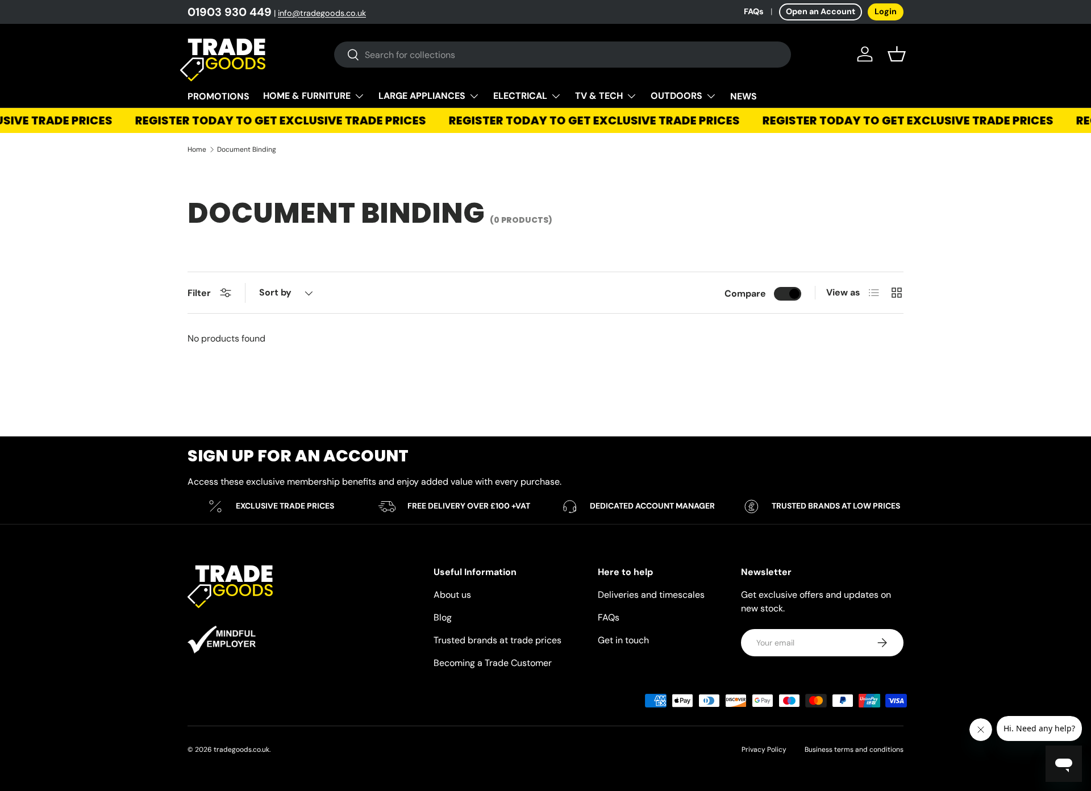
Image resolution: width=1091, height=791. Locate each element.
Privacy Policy (764, 749)
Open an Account (820, 11)
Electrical (520, 96)
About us (452, 595)
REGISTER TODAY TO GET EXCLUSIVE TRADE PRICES (276, 120)
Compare (745, 293)
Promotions (218, 96)
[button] (896, 53)
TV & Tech (599, 96)
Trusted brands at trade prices (497, 640)
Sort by (275, 292)
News (743, 96)
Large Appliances (421, 96)
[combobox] (562, 54)
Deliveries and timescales (651, 595)
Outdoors (676, 96)
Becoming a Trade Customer (493, 663)
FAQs (754, 11)
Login (886, 11)
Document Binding (246, 149)
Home (197, 149)
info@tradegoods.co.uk (322, 13)
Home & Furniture (307, 96)
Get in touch (623, 640)
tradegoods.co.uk (241, 749)
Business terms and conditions (854, 749)
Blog (443, 617)
